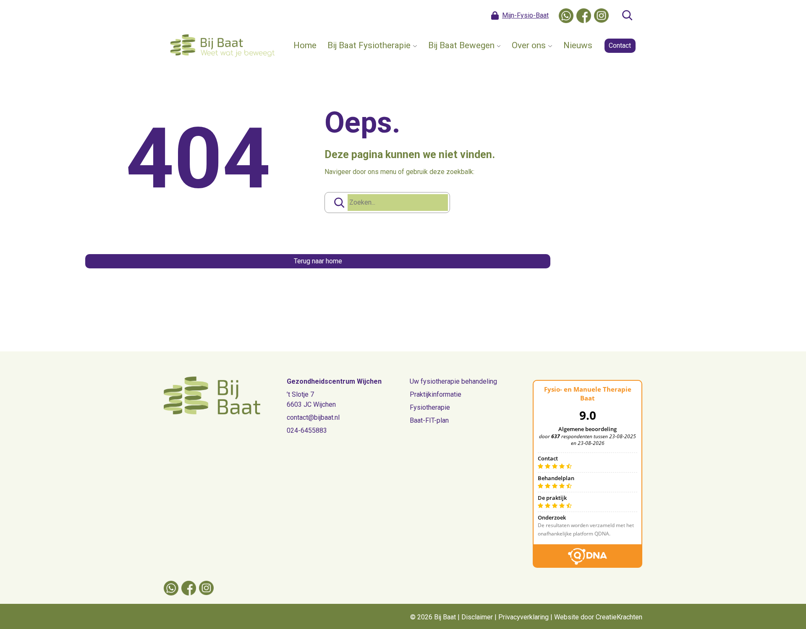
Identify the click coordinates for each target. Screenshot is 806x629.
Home (305, 45)
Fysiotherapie (430, 407)
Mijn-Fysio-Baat (525, 15)
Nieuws (577, 45)
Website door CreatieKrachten (598, 617)
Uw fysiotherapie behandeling (453, 381)
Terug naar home (318, 261)
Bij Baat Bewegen (461, 45)
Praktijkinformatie (435, 394)
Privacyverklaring (523, 617)
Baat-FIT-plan (429, 420)
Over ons (529, 45)
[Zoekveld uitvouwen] (627, 15)
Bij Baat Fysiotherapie (369, 45)
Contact (620, 45)
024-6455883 (307, 430)
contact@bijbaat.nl (313, 417)
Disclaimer (477, 617)
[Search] (339, 202)
